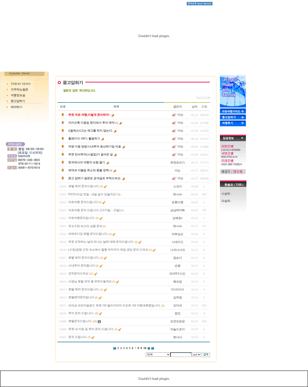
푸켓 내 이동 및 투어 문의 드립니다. (91, 329)
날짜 (195, 106)
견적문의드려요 (78, 273)
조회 (204, 106)
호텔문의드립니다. (80, 321)
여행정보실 (18, 95)
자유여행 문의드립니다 (83, 202)
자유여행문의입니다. (81, 218)
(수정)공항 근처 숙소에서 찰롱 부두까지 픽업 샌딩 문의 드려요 (108, 249)
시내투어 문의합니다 (81, 265)
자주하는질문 (19, 89)
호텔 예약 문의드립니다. (83, 186)
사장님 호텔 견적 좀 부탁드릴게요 (90, 281)
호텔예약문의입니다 (81, 297)
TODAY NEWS (21, 84)
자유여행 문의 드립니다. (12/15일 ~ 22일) (94, 210)
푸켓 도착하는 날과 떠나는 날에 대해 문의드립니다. (101, 241)
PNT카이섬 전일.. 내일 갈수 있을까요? (92, 194)
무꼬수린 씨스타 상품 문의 (85, 226)
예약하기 (16, 107)
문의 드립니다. (77, 337)
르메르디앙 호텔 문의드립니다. (88, 233)
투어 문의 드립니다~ (81, 313)
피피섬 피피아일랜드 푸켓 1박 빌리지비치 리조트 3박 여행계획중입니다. (114, 305)
